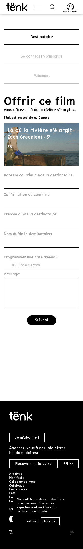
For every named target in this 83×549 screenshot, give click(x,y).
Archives (15, 474)
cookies (50, 499)
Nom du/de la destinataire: (28, 234)
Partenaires (18, 489)
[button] (53, 7)
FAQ (12, 493)
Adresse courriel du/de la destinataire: (39, 175)
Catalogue (16, 485)
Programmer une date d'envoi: (31, 257)
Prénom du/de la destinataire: (31, 214)
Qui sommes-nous (22, 481)
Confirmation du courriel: (26, 194)
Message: (12, 274)
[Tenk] (41, 416)
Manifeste (16, 478)
